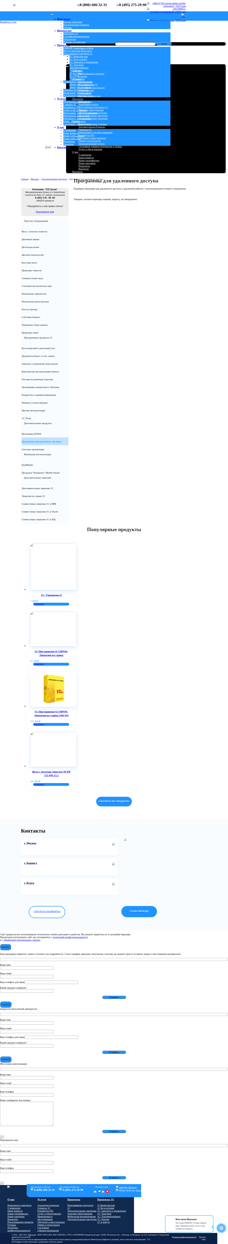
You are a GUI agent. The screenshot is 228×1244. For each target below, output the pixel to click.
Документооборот (79, 67)
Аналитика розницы (48, 1205)
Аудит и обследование (75, 110)
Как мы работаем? (73, 22)
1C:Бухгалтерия (105, 1208)
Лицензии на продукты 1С (83, 84)
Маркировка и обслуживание (45, 1218)
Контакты (63, 147)
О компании (69, 130)
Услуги (61, 98)
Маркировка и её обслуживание (80, 113)
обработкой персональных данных (22, 940)
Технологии (69, 39)
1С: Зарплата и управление (83, 62)
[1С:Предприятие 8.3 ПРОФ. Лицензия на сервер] (53, 645)
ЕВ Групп (32, 1235)
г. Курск (29, 883)
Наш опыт (63, 19)
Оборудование (86, 90)
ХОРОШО (5, 947)
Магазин (35, 179)
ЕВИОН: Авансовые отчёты (78, 48)
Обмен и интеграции (74, 121)
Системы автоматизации (76, 36)
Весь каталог (85, 101)
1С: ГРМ (74, 76)
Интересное (64, 30)
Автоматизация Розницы (76, 102)
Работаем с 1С (70, 33)
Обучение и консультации (77, 118)
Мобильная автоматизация (77, 93)
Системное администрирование (48, 1229)
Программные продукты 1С (78, 53)
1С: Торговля (76, 65)
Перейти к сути (8, 22)
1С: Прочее (75, 70)
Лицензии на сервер (80, 87)
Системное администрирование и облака (85, 124)
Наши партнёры (71, 138)
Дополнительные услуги (76, 116)
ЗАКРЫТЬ (5, 1004)
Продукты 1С (105, 1199)
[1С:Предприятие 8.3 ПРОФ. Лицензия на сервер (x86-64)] (53, 706)
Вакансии (68, 144)
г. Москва (30, 843)
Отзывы (67, 27)
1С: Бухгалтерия (78, 59)
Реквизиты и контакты (19, 1205)
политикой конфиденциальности (70, 937)
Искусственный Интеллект (77, 51)
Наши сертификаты (73, 136)
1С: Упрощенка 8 (51, 595)
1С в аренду (75, 73)
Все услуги (84, 124)
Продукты (63, 45)
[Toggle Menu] (52, 14)
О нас (60, 127)
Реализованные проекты (76, 24)
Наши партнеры (16, 1216)
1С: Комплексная (78, 56)
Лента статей (85, 82)
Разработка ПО (71, 107)
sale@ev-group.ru (128, 1187)
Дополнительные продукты (78, 95)
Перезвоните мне (45, 211)
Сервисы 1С (69, 104)
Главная (24, 179)
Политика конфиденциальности (18, 1229)
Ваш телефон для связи (12, 982)
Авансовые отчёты (88, 104)
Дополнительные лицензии (77, 81)
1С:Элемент (75, 79)
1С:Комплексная (106, 1205)
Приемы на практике (89, 96)
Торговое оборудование (75, 90)
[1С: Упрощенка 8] (53, 589)
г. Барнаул (30, 863)
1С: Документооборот (109, 1216)
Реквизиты (69, 141)
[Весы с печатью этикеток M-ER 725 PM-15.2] (53, 766)
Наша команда (70, 133)
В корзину (38, 604)
